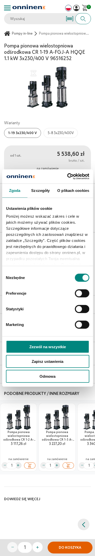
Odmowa (47, 376)
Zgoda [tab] (15, 190)
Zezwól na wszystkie (47, 346)
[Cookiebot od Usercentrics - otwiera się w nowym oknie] (67, 176)
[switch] (82, 293)
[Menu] (7, 8)
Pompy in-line (22, 33)
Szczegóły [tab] (40, 190)
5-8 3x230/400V (61, 133)
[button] (76, 8)
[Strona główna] (8, 33)
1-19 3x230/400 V (22, 133)
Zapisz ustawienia (47, 361)
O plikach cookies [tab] (73, 190)
